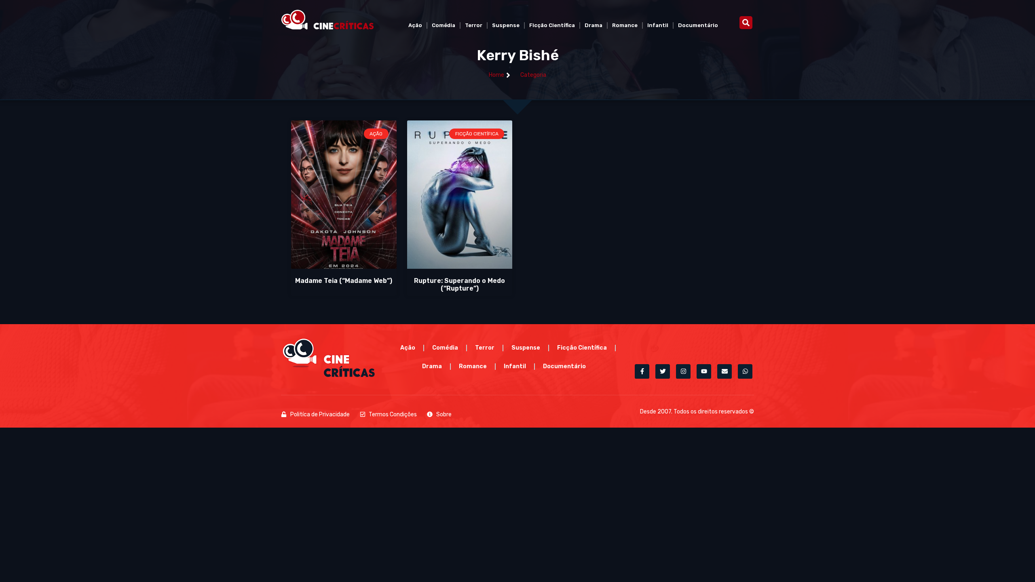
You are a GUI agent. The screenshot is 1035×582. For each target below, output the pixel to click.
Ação (415, 25)
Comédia (443, 25)
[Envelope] (724, 371)
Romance (625, 25)
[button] (745, 22)
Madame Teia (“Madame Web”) (343, 281)
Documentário (698, 25)
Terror (473, 25)
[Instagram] (683, 371)
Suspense (506, 25)
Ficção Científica (552, 25)
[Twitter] (662, 371)
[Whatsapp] (745, 371)
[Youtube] (704, 371)
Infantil (657, 25)
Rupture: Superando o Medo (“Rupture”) (459, 284)
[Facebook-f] (642, 371)
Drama (593, 25)
